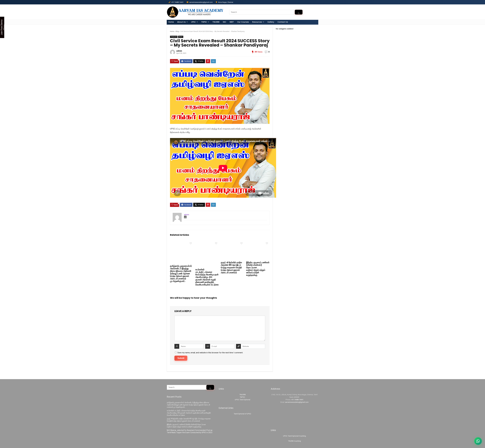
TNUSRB (215, 22)
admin (179, 51)
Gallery (270, 22)
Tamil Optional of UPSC (242, 414)
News (181, 37)
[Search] (298, 12)
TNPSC (242, 397)
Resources (257, 22)
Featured (174, 37)
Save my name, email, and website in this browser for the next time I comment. (210, 352)
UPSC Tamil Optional (242, 400)
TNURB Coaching (294, 441)
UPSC (193, 22)
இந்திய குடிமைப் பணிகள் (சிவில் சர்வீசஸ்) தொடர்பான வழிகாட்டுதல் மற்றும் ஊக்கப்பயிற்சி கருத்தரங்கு (257, 269)
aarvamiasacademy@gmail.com (297, 402)
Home (171, 22)
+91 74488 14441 (297, 400)
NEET (232, 22)
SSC (224, 22)
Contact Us (282, 22)
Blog (177, 31)
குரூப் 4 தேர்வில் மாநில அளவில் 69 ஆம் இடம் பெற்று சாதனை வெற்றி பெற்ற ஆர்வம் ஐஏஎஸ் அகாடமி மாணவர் (231, 267)
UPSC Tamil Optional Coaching (294, 436)
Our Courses (243, 22)
